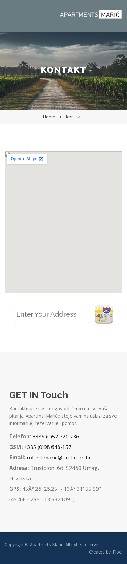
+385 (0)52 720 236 (55, 436)
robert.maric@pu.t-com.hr (59, 457)
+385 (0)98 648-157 (48, 446)
